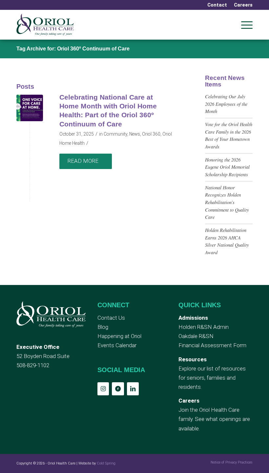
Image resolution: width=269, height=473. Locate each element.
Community (115, 134)
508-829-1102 (32, 365)
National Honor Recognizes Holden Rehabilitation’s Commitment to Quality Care (227, 202)
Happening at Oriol (119, 336)
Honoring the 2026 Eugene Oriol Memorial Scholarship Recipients (227, 167)
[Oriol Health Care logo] (45, 24)
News (134, 134)
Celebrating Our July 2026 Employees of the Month (226, 103)
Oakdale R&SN (196, 336)
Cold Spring (106, 463)
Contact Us (111, 317)
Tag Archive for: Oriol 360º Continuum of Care (73, 48)
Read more (83, 161)
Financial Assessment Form (212, 345)
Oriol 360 (151, 134)
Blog (102, 327)
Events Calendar (116, 345)
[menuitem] (217, 5)
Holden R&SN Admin (203, 327)
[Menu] (244, 24)
